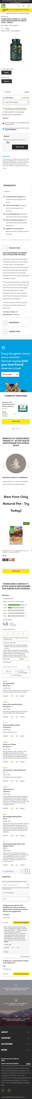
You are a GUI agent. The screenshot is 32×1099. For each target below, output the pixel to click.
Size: (2, 77)
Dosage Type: (5, 69)
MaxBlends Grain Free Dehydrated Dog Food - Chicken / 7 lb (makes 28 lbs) (15, 551)
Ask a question (15, 31)
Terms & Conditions (18, 1082)
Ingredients (14, 323)
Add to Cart (16, 421)
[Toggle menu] (29, 5)
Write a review (5, 31)
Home (2, 13)
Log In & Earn (7, 374)
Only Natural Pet (9, 1097)
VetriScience (4, 16)
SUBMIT (28, 1063)
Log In (8, 142)
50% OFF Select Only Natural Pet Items (19, 1)
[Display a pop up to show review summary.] (15, 415)
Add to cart (16, 571)
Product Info (14, 248)
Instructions (14, 331)
